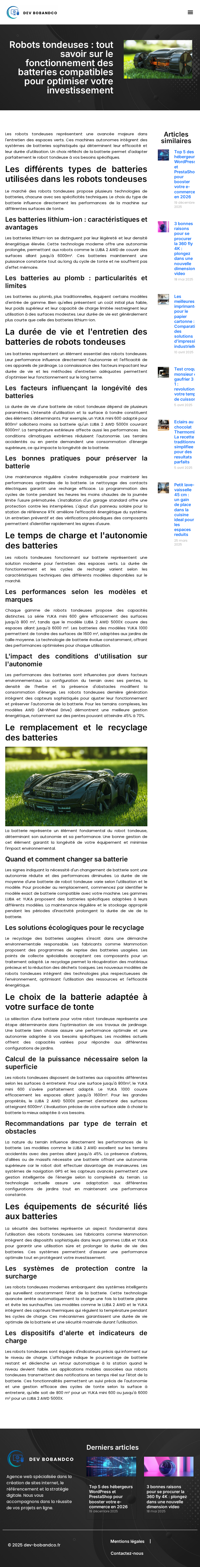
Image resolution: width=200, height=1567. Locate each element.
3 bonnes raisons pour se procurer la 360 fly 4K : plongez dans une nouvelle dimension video (167, 1496)
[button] (190, 12)
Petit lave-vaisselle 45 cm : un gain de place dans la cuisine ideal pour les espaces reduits (184, 509)
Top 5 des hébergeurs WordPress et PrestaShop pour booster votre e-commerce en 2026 (185, 174)
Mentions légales (127, 1541)
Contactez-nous (127, 1553)
